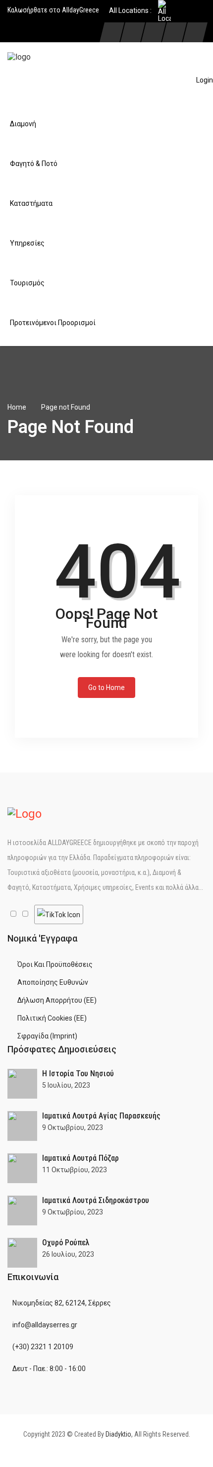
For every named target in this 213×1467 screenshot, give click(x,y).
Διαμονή (23, 124)
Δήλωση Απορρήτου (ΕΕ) (57, 1000)
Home (16, 407)
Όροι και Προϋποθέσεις (55, 964)
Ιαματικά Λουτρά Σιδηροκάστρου (95, 1200)
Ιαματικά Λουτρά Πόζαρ (80, 1158)
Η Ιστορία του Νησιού (78, 1073)
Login (204, 80)
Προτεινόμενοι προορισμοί (53, 323)
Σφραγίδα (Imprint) (47, 1036)
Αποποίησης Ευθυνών (52, 982)
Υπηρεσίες (27, 243)
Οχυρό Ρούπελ (66, 1242)
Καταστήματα (31, 203)
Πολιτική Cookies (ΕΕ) (52, 1018)
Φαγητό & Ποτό (33, 164)
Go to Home (106, 687)
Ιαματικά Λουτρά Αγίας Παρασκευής (101, 1116)
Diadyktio (118, 1434)
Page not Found (65, 407)
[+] (22, 1084)
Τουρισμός (27, 283)
